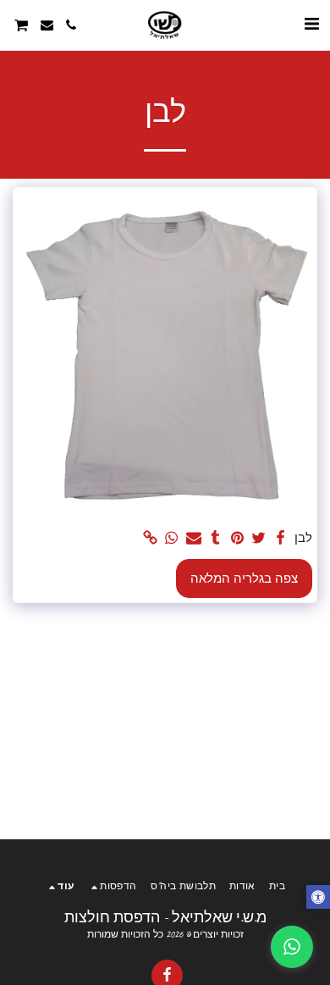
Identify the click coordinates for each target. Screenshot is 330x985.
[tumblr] (215, 538)
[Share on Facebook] (280, 538)
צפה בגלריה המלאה (244, 578)
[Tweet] (259, 538)
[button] (311, 24)
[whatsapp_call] (292, 947)
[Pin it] (237, 538)
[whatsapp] (171, 538)
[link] (149, 538)
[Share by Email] (193, 538)
